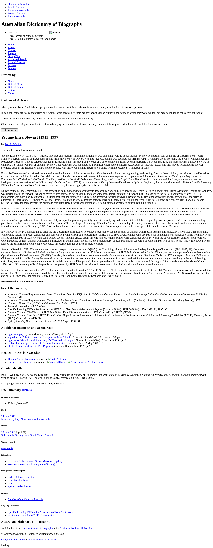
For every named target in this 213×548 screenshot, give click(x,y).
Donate (12, 68)
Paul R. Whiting (13, 144)
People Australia (16, 7)
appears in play (16, 334)
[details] (27, 390)
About (11, 47)
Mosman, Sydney (10, 419)
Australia (46, 419)
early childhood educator (21, 477)
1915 (12, 416)
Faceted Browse (16, 62)
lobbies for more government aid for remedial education (37, 343)
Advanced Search (17, 59)
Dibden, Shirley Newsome (22, 359)
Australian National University (76, 528)
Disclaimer (19, 539)
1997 (12, 432)
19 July (5, 432)
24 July (5, 416)
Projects (12, 53)
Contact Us (51, 539)
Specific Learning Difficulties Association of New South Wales (41, 512)
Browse (12, 65)
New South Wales (30, 419)
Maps (11, 93)
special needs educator (19, 486)
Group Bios (14, 56)
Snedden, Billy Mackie (20, 362)
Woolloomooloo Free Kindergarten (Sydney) (31, 464)
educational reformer (19, 480)
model (11, 483)
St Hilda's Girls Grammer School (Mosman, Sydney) (35, 461)
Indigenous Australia (19, 10)
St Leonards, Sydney (12, 435)
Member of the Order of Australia (25, 499)
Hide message (9, 130)
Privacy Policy (35, 539)
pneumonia (7, 448)
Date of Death (15, 87)
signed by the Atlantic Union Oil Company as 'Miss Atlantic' (39, 337)
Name (11, 81)
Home (11, 44)
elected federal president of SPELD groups (30, 346)
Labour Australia (17, 16)
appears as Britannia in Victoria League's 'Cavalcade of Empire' (41, 340)
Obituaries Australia (18, 4)
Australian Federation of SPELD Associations (32, 515)
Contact (12, 50)
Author (11, 90)
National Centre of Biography (37, 528)
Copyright (6, 539)
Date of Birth (15, 84)
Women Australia (17, 13)
